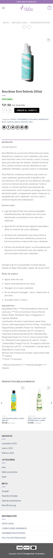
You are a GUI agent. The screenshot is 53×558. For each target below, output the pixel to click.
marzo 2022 (7, 448)
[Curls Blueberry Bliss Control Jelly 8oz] (13, 400)
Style (4, 476)
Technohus (39, 553)
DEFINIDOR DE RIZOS (40, 22)
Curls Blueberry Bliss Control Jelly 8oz (13, 419)
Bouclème (34, 119)
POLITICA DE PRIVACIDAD (14, 537)
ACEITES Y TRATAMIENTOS (19, 119)
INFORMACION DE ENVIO (13, 533)
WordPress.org (9, 505)
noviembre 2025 (9, 443)
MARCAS (17, 122)
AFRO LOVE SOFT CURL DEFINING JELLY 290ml (37, 419)
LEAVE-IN (10, 122)
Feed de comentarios (11, 500)
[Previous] (1, 407)
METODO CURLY (19, 22)
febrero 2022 (8, 453)
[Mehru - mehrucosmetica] (26, 8)
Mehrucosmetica (9, 472)
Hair (4, 467)
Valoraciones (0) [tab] (9, 147)
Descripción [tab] (7, 142)
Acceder (5, 491)
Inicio (6, 22)
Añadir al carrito (27, 110)
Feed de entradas (10, 496)
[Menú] (3, 8)
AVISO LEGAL (8, 523)
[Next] (51, 407)
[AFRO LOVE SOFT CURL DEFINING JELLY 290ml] (39, 400)
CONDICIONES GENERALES (14, 528)
